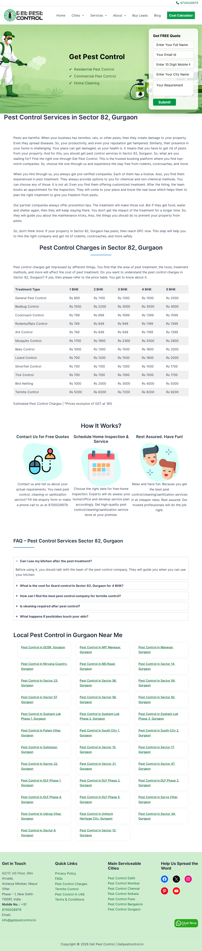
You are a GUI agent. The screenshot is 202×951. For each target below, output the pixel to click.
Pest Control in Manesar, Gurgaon (156, 649)
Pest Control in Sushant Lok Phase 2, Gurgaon (99, 716)
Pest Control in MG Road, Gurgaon (97, 666)
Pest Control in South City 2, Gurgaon (158, 733)
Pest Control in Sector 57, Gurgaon (39, 699)
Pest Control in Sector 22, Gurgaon (39, 766)
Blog (157, 15)
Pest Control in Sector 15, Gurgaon (98, 749)
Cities (76, 15)
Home (60, 15)
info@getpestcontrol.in (19, 920)
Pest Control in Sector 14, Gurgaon (156, 666)
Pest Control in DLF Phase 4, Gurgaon (41, 799)
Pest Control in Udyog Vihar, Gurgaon (41, 816)
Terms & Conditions (69, 899)
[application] (82, 15)
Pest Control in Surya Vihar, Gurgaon (158, 799)
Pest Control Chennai (124, 889)
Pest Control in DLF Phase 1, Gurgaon (41, 783)
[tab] (101, 568)
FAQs (59, 878)
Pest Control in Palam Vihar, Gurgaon (41, 733)
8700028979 (189, 3)
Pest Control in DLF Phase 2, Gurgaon (100, 783)
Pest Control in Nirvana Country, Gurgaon (44, 666)
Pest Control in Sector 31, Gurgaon (98, 766)
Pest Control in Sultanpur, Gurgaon (39, 749)
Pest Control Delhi (121, 878)
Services (96, 15)
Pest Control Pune (121, 899)
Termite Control (67, 889)
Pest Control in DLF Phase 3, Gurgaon (158, 783)
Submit (164, 102)
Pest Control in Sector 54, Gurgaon (157, 683)
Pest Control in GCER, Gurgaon (43, 647)
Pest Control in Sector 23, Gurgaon (39, 683)
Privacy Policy (65, 873)
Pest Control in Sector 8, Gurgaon (38, 832)
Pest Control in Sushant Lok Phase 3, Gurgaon (158, 716)
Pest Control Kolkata (123, 894)
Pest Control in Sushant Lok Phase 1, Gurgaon (41, 716)
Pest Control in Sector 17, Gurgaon (156, 749)
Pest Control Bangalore (125, 904)
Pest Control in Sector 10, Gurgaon (98, 832)
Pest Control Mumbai (123, 883)
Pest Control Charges (71, 884)
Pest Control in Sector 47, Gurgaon (156, 766)
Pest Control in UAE (70, 894)
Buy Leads (140, 15)
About (117, 15)
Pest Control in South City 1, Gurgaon (100, 733)
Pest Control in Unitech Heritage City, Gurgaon (96, 816)
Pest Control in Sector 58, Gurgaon (98, 699)
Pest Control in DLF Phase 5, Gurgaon (100, 799)
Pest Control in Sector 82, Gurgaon (156, 699)
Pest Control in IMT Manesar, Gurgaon (100, 649)
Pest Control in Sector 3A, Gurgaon (157, 816)
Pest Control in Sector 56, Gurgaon (98, 683)
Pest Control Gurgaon (124, 909)
